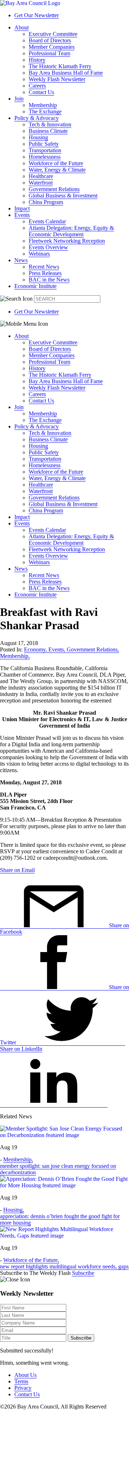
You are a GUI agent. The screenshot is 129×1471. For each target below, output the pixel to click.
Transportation (45, 150)
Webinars (39, 254)
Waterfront (41, 183)
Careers (37, 86)
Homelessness (45, 157)
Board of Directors (50, 40)
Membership (43, 105)
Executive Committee (53, 34)
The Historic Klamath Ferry (60, 66)
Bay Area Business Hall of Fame (66, 73)
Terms (21, 1381)
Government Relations (54, 189)
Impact (22, 208)
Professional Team (49, 53)
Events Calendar (47, 221)
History (37, 60)
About (21, 27)
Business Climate (48, 131)
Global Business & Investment (63, 195)
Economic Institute (35, 286)
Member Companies (52, 47)
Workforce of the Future (56, 163)
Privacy (23, 1388)
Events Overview (48, 247)
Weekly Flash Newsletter (57, 79)
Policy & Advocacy (36, 118)
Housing (38, 137)
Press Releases (45, 273)
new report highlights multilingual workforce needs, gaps (64, 1266)
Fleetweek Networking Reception (67, 241)
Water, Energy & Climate (57, 170)
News (21, 260)
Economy (35, 649)
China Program (46, 202)
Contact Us (41, 92)
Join (19, 99)
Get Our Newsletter (36, 15)
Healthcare (41, 176)
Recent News (44, 267)
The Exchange (45, 111)
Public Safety (44, 144)
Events (22, 215)
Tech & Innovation (50, 124)
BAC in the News (49, 280)
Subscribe (83, 1273)
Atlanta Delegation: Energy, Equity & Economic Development (71, 231)
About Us (25, 1375)
